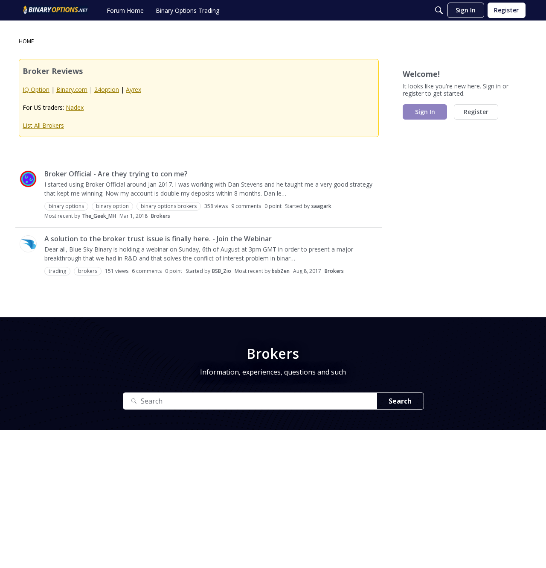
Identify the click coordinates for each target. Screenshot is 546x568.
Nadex (75, 107)
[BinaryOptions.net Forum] (55, 10)
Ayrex (133, 89)
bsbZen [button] (281, 271)
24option (106, 89)
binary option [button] (112, 206)
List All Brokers (43, 125)
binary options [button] (66, 206)
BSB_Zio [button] (221, 271)
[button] (28, 178)
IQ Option (36, 89)
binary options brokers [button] (169, 206)
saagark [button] (321, 206)
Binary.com (71, 89)
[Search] (439, 10)
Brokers (160, 216)
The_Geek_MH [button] (99, 216)
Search (400, 401)
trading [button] (57, 271)
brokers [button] (87, 271)
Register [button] (476, 112)
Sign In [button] (425, 112)
